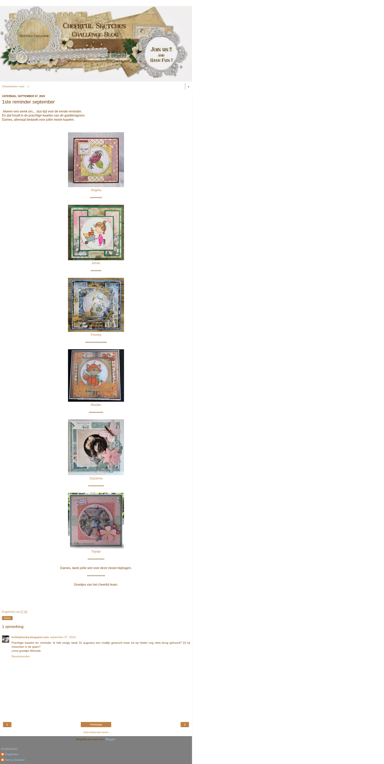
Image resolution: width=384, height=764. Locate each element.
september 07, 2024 (63, 637)
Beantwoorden (21, 656)
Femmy (96, 334)
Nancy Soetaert (15, 759)
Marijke (96, 405)
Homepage (96, 724)
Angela (96, 190)
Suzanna (96, 478)
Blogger (110, 739)
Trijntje (96, 551)
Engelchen (11, 754)
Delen (7, 618)
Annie (96, 263)
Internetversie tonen (96, 732)
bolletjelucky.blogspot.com (30, 637)
